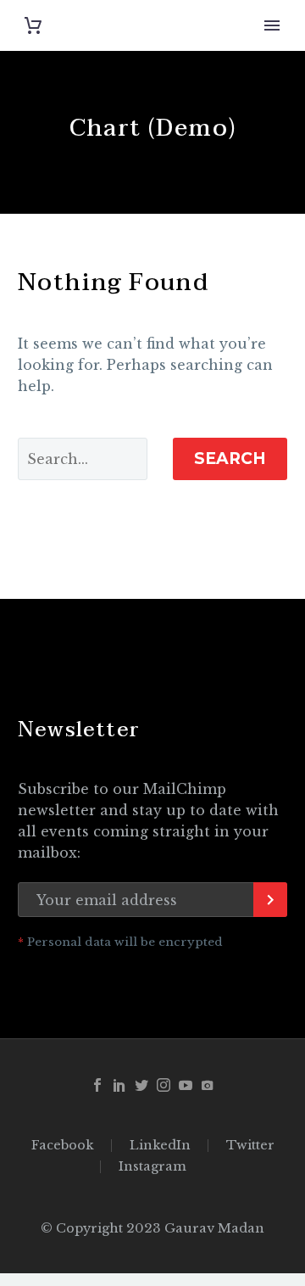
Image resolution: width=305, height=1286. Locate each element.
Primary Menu (272, 25)
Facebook (62, 1145)
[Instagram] (163, 1085)
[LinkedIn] (119, 1085)
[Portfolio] (207, 1085)
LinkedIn (160, 1145)
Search (230, 458)
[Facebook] (97, 1085)
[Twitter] (141, 1085)
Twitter (250, 1145)
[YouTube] (185, 1085)
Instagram (152, 1166)
